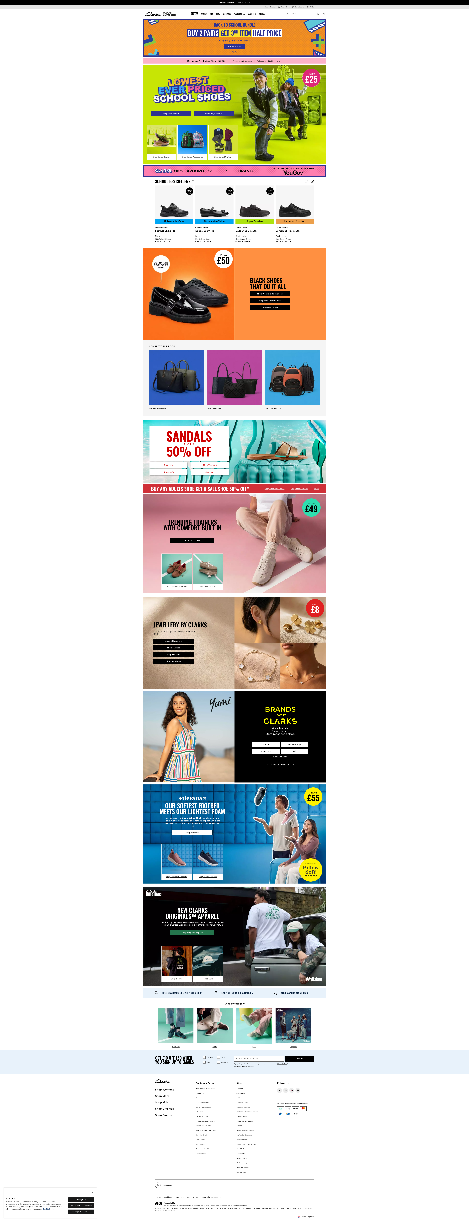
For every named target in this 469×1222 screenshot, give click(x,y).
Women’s (210, 465)
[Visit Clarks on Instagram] (285, 1090)
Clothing (252, 13)
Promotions (240, 1153)
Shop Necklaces (173, 661)
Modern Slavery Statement (211, 1197)
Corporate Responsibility (245, 1121)
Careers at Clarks (242, 1102)
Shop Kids (161, 1102)
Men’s (168, 472)
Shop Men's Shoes (299, 489)
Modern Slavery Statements (246, 1144)
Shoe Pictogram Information (206, 1130)
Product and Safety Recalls (205, 1121)
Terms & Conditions (163, 1197)
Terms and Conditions (203, 1149)
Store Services (200, 1144)
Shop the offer (234, 46)
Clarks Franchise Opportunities (247, 1112)
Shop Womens (164, 1089)
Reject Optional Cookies (81, 1206)
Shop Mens (162, 1096)
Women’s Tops (294, 744)
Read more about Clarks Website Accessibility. (231, 1205)
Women (204, 13)
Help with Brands (202, 1116)
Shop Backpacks (273, 408)
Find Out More (274, 61)
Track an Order (201, 1153)
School (194, 13)
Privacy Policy (282, 1064)
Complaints (200, 1093)
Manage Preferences (81, 1212)
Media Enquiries (241, 1140)
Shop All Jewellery (173, 641)
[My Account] (317, 13)
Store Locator (200, 1140)
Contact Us (200, 1098)
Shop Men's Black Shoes (270, 300)
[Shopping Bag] (323, 13)
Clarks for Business (243, 1107)
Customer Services (202, 1102)
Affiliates (239, 1098)
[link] (174, 215)
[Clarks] (161, 13)
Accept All (81, 1200)
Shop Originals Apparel (192, 933)
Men (211, 13)
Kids (218, 13)
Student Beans (241, 1158)
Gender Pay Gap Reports (245, 1130)
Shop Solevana (192, 832)
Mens (223, 1057)
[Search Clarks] (297, 14)
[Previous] (306, 181)
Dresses (266, 744)
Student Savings (242, 1163)
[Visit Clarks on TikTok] (291, 1090)
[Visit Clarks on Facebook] (279, 1090)
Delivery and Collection (204, 1107)
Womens (210, 1057)
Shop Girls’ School (171, 114)
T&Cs (234, 52)
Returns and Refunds (203, 1126)
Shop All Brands (280, 756)
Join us (299, 1059)
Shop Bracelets (173, 654)
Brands (262, 13)
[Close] (92, 1192)
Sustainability (241, 1172)
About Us (239, 1088)
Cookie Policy (192, 1197)
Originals (227, 13)
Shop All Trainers (192, 540)
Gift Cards (199, 1112)
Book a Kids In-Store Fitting (205, 1088)
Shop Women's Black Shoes (270, 294)
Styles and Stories (242, 1167)
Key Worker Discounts (244, 1135)
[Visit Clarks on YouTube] (297, 1090)
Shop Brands (163, 1115)
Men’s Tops (266, 751)
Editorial (239, 1126)
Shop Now (168, 465)
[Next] (312, 181)
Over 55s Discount (242, 1149)
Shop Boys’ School (213, 114)
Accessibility (240, 1093)
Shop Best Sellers (270, 307)
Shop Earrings (173, 648)
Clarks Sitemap (241, 1116)
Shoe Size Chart (201, 1135)
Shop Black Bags (215, 408)
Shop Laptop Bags (157, 408)
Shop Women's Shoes (274, 489)
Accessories (239, 13)
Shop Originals (164, 1108)
